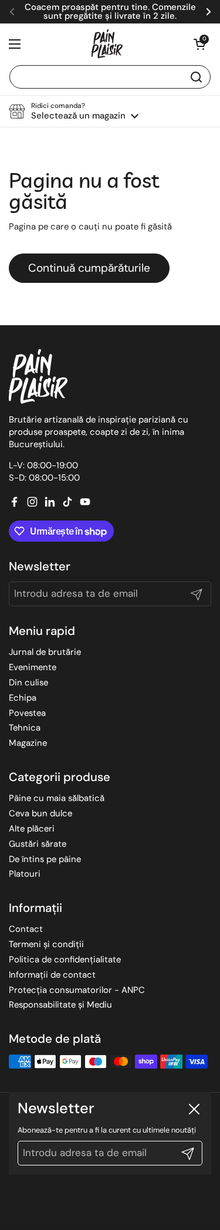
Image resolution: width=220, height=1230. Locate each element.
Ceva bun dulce (40, 813)
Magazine (28, 743)
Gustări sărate (37, 844)
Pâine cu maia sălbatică (56, 798)
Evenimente (32, 667)
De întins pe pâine (45, 859)
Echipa (22, 698)
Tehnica (24, 728)
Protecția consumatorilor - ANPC (77, 990)
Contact (26, 929)
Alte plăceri (32, 828)
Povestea (27, 713)
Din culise (28, 682)
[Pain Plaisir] (107, 44)
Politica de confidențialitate (65, 959)
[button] (199, 44)
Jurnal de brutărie (45, 652)
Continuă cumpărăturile (89, 268)
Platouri (24, 874)
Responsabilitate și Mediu (60, 1005)
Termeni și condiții (46, 944)
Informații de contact (52, 975)
